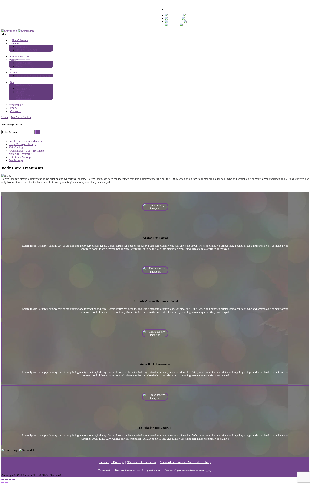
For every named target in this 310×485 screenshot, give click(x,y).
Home (20, 40)
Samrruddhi (22, 46)
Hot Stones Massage (20, 157)
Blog (12, 82)
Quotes (20, 91)
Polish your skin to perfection (25, 140)
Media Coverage (25, 66)
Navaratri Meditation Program (33, 75)
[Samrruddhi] (17, 30)
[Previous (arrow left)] (2, 482)
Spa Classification (21, 117)
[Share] (6, 479)
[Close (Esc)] (2, 479)
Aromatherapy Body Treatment (26, 150)
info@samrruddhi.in (37, 2)
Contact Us (15, 111)
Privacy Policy (111, 462)
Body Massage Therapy (22, 144)
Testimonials (16, 105)
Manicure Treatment (20, 153)
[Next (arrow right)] (6, 482)
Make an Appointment (177, 9)
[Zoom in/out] (13, 479)
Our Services (16, 56)
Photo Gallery (24, 62)
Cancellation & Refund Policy (185, 462)
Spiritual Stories (25, 95)
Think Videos (23, 98)
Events (13, 72)
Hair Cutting (16, 147)
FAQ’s (13, 108)
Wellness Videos (25, 85)
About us (14, 43)
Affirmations (23, 88)
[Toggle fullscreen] (10, 479)
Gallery (14, 59)
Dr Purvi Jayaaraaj (26, 49)
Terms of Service (141, 462)
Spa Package (16, 160)
